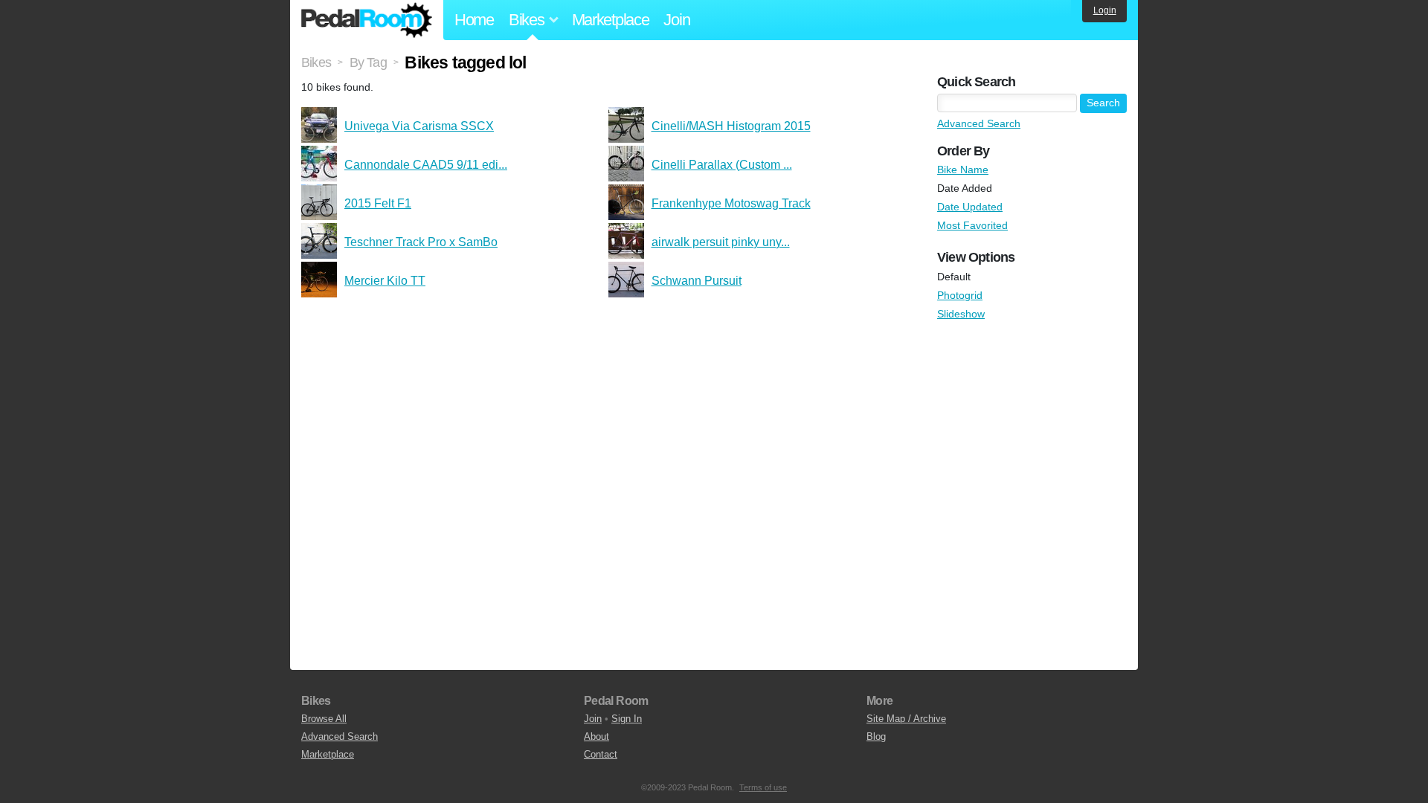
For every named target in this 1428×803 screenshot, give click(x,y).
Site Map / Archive (906, 718)
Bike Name (962, 169)
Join (676, 19)
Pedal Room (366, 20)
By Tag (368, 62)
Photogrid (959, 295)
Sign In (626, 718)
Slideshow (961, 314)
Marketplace (610, 19)
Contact (600, 754)
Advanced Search (978, 123)
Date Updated (970, 207)
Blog (876, 736)
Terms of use (763, 787)
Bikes (316, 62)
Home (474, 19)
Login (1104, 10)
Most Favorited (972, 225)
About (596, 736)
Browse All (324, 718)
